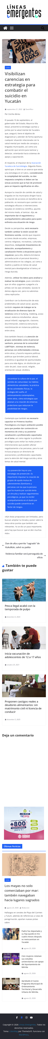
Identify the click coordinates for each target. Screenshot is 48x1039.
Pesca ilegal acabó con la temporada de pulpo (20, 607)
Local (8, 67)
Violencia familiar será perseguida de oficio (24, 555)
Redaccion (25, 908)
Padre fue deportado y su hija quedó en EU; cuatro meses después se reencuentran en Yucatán (32, 936)
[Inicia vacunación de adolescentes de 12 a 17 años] (24, 628)
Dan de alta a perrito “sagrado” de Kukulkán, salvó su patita (22, 545)
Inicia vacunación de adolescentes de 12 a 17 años (23, 655)
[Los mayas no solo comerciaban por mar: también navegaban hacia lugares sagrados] (24, 864)
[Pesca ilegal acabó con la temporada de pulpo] (24, 580)
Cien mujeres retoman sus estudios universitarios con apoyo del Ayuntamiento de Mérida (32, 961)
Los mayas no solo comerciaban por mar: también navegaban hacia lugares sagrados (22, 893)
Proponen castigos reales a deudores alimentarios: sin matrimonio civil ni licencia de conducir (23, 707)
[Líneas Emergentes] (5, 28)
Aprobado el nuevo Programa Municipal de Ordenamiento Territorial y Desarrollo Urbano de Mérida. (32, 986)
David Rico (29, 109)
